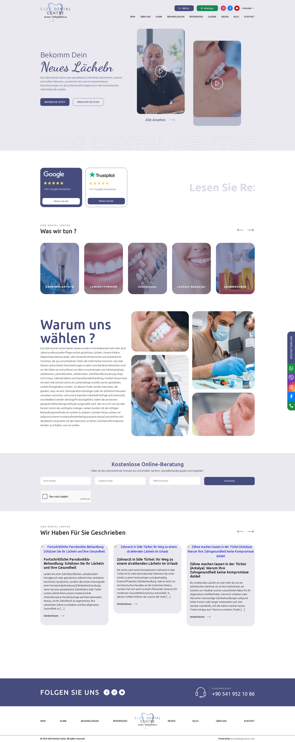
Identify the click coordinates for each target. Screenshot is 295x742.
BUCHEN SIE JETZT (55, 102)
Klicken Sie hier (61, 201)
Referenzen (196, 16)
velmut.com (249, 739)
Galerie (212, 16)
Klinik (159, 16)
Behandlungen (175, 16)
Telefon (185, 8)
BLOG (236, 16)
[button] (240, 230)
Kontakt (249, 16)
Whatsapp (208, 8)
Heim (132, 16)
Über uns (145, 16)
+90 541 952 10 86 (233, 694)
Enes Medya (236, 739)
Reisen (225, 16)
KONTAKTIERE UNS (291, 347)
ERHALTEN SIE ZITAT (88, 102)
